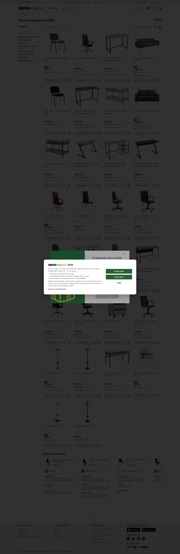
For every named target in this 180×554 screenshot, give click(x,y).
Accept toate (119, 271)
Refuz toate (119, 277)
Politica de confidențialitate (57, 289)
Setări (119, 283)
